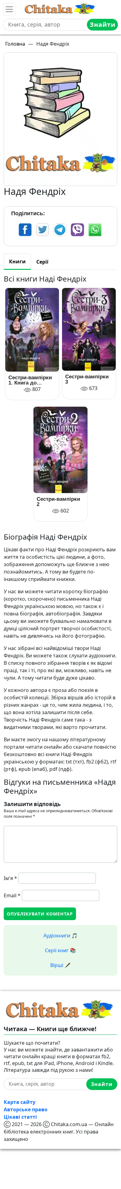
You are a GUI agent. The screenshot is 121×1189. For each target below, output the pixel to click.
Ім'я (10, 878)
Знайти (102, 24)
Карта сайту (19, 1102)
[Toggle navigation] (9, 9)
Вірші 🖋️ (60, 965)
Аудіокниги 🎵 (60, 935)
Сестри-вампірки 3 (87, 379)
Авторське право (25, 1109)
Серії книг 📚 (60, 950)
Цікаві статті (20, 1116)
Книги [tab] (17, 261)
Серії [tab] (42, 261)
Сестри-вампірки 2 (58, 501)
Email (12, 895)
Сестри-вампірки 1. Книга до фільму (30, 380)
